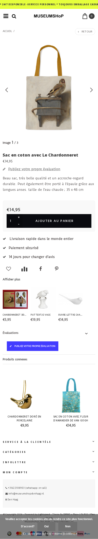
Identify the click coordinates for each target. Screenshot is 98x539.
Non (67, 526)
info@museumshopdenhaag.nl (26, 493)
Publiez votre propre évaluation (34, 346)
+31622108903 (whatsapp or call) (27, 487)
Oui (46, 526)
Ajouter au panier (55, 221)
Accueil (7, 31)
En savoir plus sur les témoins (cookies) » (50, 533)
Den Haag (12, 499)
